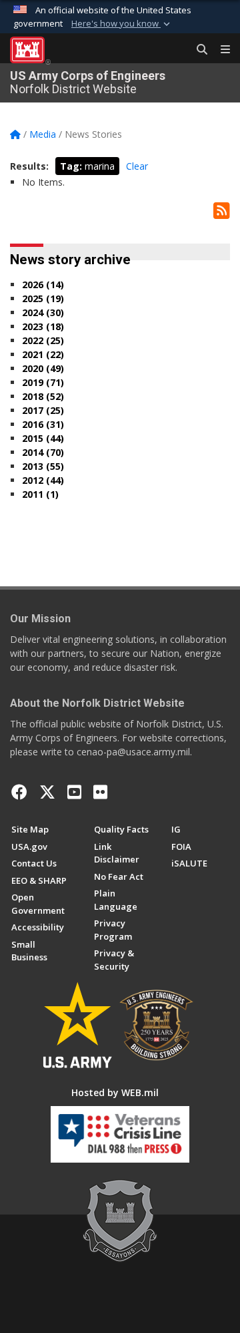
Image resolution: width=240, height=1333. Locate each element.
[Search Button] (197, 50)
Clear (137, 166)
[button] (122, 24)
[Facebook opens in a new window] (19, 792)
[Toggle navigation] (220, 50)
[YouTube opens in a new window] (74, 792)
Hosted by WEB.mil (115, 1092)
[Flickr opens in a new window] (100, 792)
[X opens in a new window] (47, 792)
